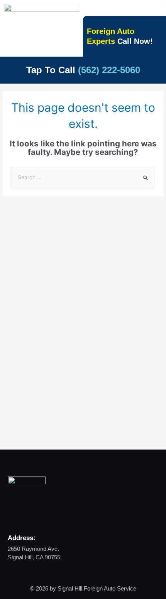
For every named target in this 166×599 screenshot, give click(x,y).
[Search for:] (83, 177)
